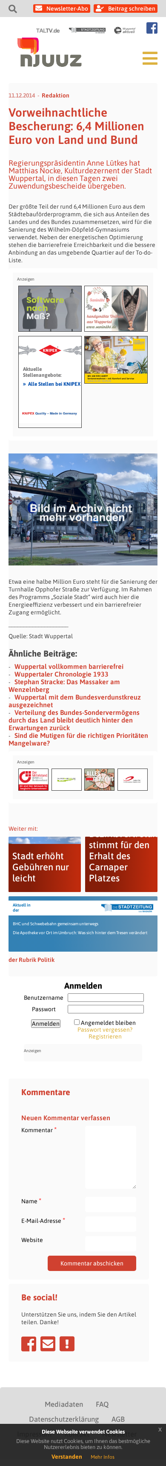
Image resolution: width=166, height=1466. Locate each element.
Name (31, 1201)
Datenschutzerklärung (64, 1419)
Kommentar (39, 1130)
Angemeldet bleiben (108, 1022)
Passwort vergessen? (104, 1029)
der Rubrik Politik (31, 959)
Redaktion (55, 95)
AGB (118, 1419)
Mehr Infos (102, 1457)
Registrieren (105, 1036)
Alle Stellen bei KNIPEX (51, 383)
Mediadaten (64, 1404)
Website (32, 1239)
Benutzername (43, 997)
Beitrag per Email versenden (47, 1343)
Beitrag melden (67, 1343)
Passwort (44, 1009)
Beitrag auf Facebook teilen (28, 1343)
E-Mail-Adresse (43, 1220)
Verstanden (67, 1456)
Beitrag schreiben (131, 8)
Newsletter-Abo (67, 8)
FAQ (102, 1404)
